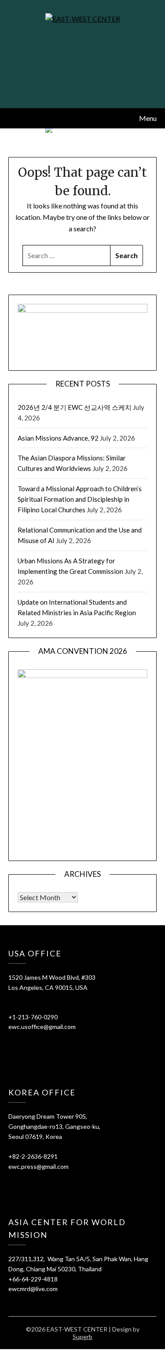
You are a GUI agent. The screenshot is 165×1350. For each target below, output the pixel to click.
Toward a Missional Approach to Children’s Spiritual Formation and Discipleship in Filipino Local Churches (80, 499)
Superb (82, 1336)
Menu (148, 118)
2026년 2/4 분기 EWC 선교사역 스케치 (75, 407)
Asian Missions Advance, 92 (58, 438)
